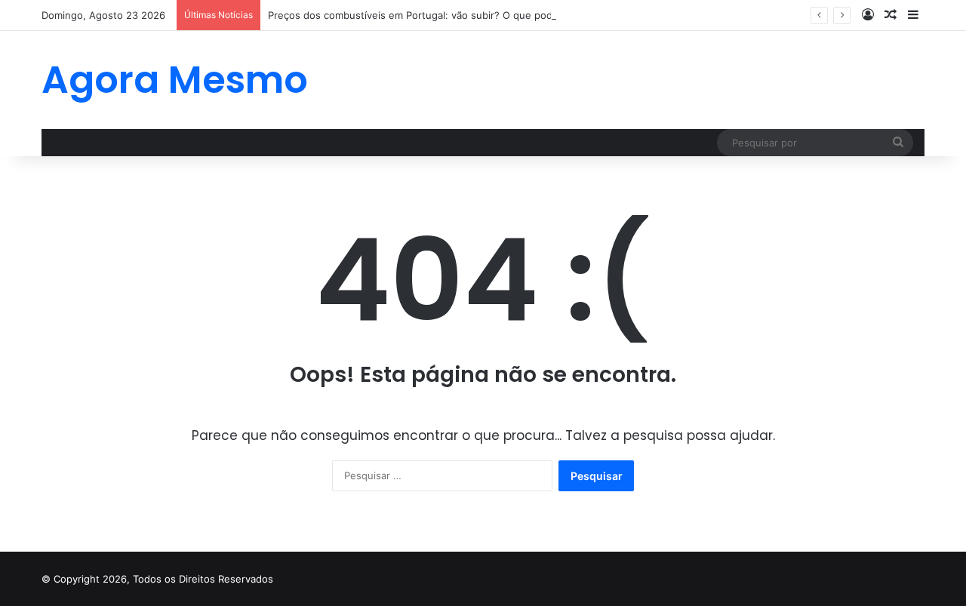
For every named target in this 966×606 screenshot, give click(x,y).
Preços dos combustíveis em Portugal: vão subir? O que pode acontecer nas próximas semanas (493, 15)
